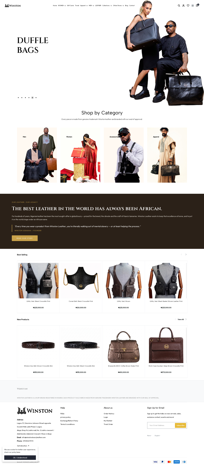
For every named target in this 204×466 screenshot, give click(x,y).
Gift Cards (70, 5)
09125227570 (28, 441)
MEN (90, 5)
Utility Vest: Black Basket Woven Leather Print (166, 301)
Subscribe (180, 425)
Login (106, 417)
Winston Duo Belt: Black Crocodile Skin (81, 366)
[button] (193, 5)
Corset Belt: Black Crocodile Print (81, 301)
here (18, 452)
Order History (109, 414)
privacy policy (65, 417)
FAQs (62, 414)
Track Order (108, 424)
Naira (149, 435)
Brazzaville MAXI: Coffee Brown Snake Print (123, 366)
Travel (77, 5)
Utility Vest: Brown (123, 301)
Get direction (22, 446)
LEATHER (98, 5)
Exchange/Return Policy (69, 421)
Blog (126, 5)
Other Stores (117, 5)
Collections (106, 5)
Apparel (82, 5)
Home (55, 5)
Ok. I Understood (20, 457)
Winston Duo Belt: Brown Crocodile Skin (38, 366)
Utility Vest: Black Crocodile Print (38, 301)
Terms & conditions (67, 424)
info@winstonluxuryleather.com (34, 437)
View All (181, 319)
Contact (132, 5)
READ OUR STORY (25, 238)
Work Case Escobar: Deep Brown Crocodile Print (166, 366)
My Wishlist (108, 421)
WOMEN (61, 5)
